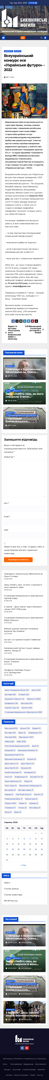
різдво (23, 803)
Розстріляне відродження (17, 746)
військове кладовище (15, 759)
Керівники (41, 1069)
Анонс (8, 391)
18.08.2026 (12, 968)
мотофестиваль (25, 790)
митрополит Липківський (30, 786)
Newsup (31, 1059)
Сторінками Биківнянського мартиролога (21, 415)
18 (13, 849)
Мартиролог (26, 737)
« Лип (23, 865)
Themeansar (41, 1059)
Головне (24, 694)
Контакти (9, 1075)
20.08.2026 (12, 942)
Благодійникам (16, 1064)
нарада (9, 794)
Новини (32, 1075)
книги (8, 777)
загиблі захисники (13, 772)
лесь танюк (11, 786)
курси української (13, 781)
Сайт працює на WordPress (13, 1059)
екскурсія (26, 768)
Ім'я (6, 503)
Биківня (36, 728)
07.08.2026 (12, 994)
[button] (41, 38)
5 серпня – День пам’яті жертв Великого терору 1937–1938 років (22, 1015)
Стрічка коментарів (13, 895)
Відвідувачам (28, 1064)
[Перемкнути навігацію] (22, 37)
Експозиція (17, 1069)
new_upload (11, 728)
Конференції (11, 703)
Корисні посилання (21, 1075)
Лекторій (26, 703)
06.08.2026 (12, 1019)
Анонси (25, 728)
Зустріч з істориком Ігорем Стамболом (22, 639)
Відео (22, 733)
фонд (8, 812)
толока (22, 808)
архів (35, 746)
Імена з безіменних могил (17, 690)
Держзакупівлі (40, 1064)
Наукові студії (12, 708)
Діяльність (8, 51)
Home (5, 1064)
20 (24, 849)
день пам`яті (11, 768)
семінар (33, 803)
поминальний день (13, 799)
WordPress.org (10, 901)
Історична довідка (29, 1069)
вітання (31, 759)
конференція (21, 777)
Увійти (7, 883)
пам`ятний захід (23, 794)
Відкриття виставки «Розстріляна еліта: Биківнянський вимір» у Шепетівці (14, 332)
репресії (10, 803)
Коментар (9, 457)
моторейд (10, 790)
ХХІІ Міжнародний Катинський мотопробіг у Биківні (33, 329)
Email (7, 516)
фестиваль (34, 808)
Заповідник (26, 942)
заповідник (30, 772)
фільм (17, 812)
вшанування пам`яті (14, 755)
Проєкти (18, 51)
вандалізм (10, 750)
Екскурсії (7, 1069)
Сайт (6, 530)
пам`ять (38, 794)
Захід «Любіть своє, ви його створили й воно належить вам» (24, 396)
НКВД (9, 741)
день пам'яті (27, 764)
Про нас (40, 1075)
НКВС (21, 741)
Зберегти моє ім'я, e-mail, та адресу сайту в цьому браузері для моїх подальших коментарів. (24, 550)
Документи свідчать (14, 699)
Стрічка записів (11, 889)
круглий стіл (36, 777)
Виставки (10, 694)
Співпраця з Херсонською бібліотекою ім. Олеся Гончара (23, 372)
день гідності (11, 764)
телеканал (10, 808)
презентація (31, 799)
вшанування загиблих (27, 750)
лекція (28, 781)
